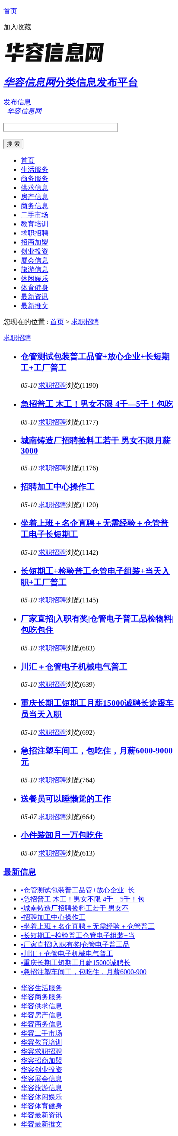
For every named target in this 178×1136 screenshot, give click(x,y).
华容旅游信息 (41, 1087)
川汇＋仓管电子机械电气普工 (74, 666)
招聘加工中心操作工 (58, 486)
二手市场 (34, 215)
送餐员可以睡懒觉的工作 (66, 798)
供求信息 (34, 187)
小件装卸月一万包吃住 (62, 835)
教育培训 (34, 224)
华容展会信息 (41, 1078)
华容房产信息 (41, 1015)
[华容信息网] (57, 62)
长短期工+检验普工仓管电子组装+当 (78, 935)
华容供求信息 (41, 1006)
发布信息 (17, 102)
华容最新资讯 (41, 1115)
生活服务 (34, 169)
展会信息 (34, 260)
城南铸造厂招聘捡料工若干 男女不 (75, 908)
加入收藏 (17, 27)
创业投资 (34, 251)
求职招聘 (34, 233)
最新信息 (19, 871)
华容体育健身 (41, 1106)
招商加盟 (34, 242)
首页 (10, 11)
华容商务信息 (41, 1024)
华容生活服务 (41, 987)
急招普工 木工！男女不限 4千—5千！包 (82, 899)
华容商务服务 (41, 997)
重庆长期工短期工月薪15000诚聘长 (75, 962)
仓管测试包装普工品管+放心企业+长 (78, 890)
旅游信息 (34, 269)
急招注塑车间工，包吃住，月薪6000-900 (83, 971)
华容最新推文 (41, 1124)
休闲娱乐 (34, 278)
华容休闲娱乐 (41, 1097)
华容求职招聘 (41, 1051)
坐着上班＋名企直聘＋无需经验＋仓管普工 (88, 926)
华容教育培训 (41, 1042)
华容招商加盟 (41, 1060)
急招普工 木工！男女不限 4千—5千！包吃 (97, 404)
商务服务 (34, 178)
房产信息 (34, 196)
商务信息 (34, 205)
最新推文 (34, 305)
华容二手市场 (41, 1033)
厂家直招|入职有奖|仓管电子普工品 (75, 944)
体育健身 (34, 287)
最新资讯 (34, 296)
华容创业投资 (41, 1069)
